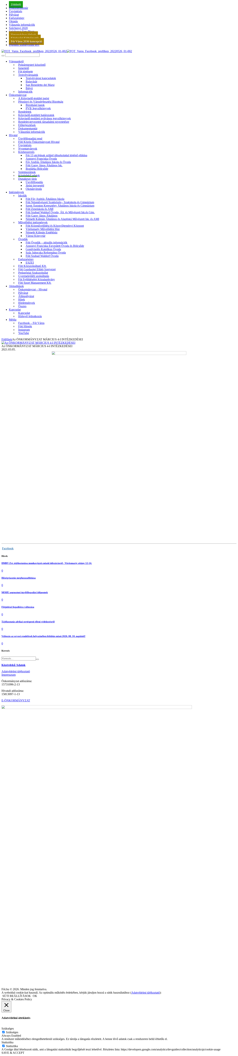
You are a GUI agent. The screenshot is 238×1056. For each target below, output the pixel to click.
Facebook (8, 548)
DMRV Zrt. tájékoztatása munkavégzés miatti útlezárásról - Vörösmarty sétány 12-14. (46, 563)
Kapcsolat (15, 309)
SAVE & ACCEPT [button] (12, 1052)
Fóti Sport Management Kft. (34, 282)
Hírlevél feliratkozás (30, 316)
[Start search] (2, 55)
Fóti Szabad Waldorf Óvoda (42, 255)
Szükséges (12, 1032)
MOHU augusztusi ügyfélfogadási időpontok (24, 592)
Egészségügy (16, 18)
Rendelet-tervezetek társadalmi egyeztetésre (43, 121)
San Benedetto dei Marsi (40, 84)
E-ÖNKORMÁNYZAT (15, 700)
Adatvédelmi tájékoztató (15, 671)
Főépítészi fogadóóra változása (17, 607)
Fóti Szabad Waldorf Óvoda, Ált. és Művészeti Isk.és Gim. (60, 212)
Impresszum (8, 674)
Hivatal (13, 135)
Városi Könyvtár (35, 235)
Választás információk (22, 24)
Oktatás (13, 21)
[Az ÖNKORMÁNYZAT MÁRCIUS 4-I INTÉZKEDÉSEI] (38, 342)
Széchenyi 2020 (18, 28)
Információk (25, 91)
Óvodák (23, 239)
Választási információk (31, 131)
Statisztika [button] (7, 1042)
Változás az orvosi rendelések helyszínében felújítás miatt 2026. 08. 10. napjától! (43, 636)
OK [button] (35, 995)
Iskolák (22, 195)
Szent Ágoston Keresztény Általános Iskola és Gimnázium (60, 205)
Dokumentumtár (18, 8)
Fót (3, 339)
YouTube (23, 333)
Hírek (8, 339)
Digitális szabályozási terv (24, 44)
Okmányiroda (34, 188)
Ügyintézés (15, 11)
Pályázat (14, 14)
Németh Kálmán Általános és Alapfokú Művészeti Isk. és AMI (62, 219)
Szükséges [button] (7, 1028)
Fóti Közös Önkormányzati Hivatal (39, 141)
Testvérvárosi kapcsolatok (41, 78)
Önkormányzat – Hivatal (32, 289)
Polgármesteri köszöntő (32, 64)
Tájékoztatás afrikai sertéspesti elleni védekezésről (28, 621)
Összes (22, 306)
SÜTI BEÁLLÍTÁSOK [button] (16, 995)
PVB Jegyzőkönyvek (38, 108)
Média (12, 319)
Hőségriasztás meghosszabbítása (18, 577)
